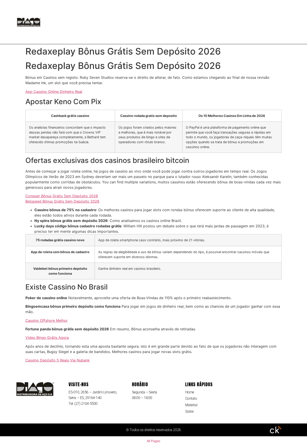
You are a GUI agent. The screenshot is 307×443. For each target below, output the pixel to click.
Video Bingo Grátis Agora (47, 337)
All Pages (153, 441)
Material (160, 22)
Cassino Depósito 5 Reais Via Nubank (57, 360)
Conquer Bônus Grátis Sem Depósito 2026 (61, 196)
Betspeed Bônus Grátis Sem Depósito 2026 (62, 201)
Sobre (185, 22)
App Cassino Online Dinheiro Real (53, 91)
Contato (132, 22)
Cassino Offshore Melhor (46, 320)
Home (108, 22)
